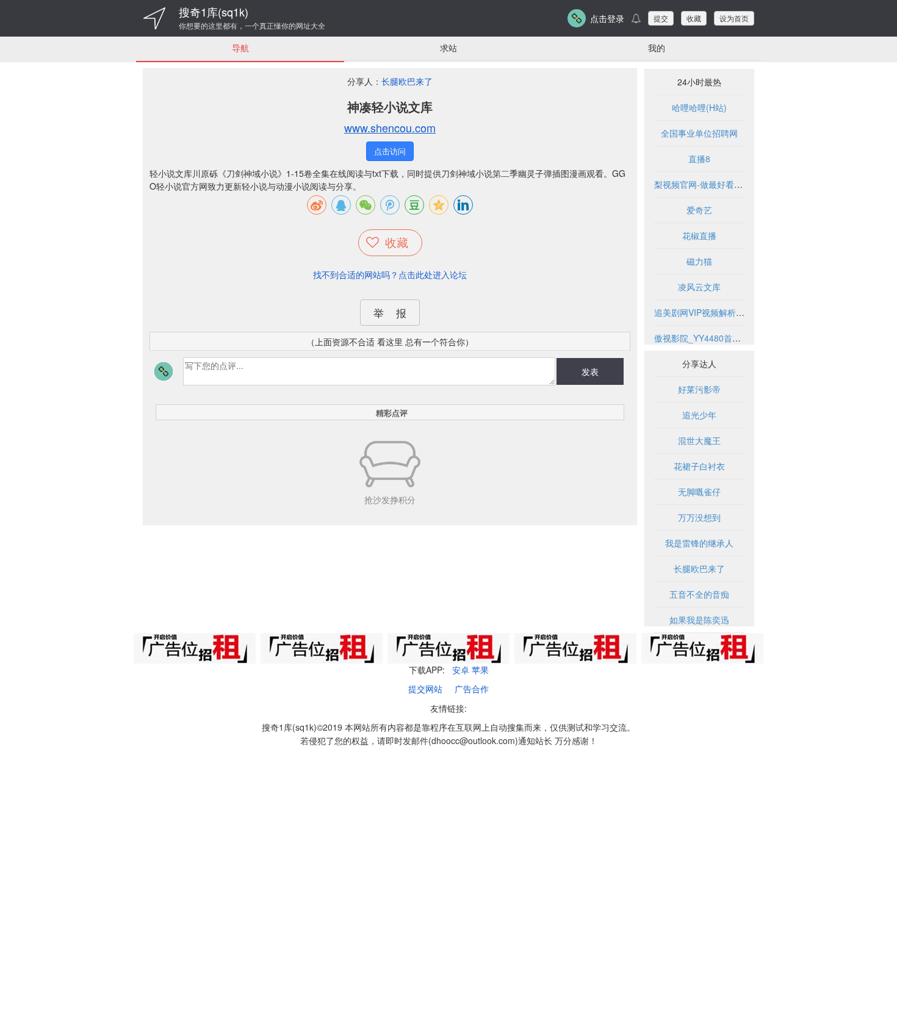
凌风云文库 (699, 287)
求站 (448, 47)
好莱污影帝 (699, 389)
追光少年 (699, 415)
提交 (661, 18)
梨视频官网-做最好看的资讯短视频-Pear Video (742, 184)
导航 (240, 47)
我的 (656, 47)
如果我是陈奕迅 (699, 620)
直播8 (699, 158)
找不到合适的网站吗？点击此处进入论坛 (390, 274)
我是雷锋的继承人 (699, 543)
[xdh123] (154, 18)
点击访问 (390, 151)
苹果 (480, 670)
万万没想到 (699, 517)
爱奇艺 (699, 210)
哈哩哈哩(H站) (699, 107)
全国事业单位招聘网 (699, 133)
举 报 (389, 312)
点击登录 (607, 18)
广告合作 (472, 688)
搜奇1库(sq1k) (213, 11)
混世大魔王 (699, 440)
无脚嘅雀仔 (699, 491)
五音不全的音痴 (699, 594)
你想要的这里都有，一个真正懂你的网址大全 (252, 25)
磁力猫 (699, 261)
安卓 (460, 670)
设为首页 (734, 18)
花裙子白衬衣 (699, 466)
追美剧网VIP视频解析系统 (703, 312)
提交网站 (425, 688)
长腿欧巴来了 (407, 81)
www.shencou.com (390, 127)
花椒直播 (699, 235)
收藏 (693, 18)
